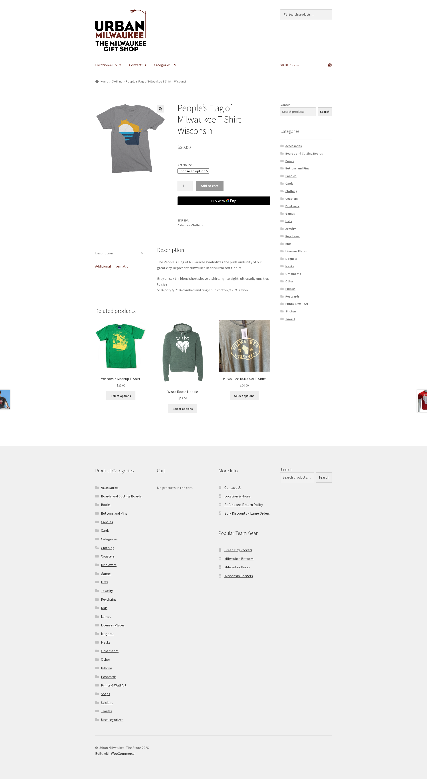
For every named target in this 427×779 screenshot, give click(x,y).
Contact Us (137, 65)
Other (289, 281)
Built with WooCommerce (115, 753)
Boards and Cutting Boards (304, 153)
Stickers (291, 311)
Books (289, 161)
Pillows (290, 289)
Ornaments (293, 274)
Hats (288, 221)
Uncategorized (112, 719)
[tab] (121, 253)
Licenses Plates (296, 251)
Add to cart (210, 185)
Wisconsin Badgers (238, 576)
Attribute (184, 165)
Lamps (106, 616)
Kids (288, 244)
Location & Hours (108, 65)
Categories (162, 65)
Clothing (117, 81)
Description (104, 253)
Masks (289, 266)
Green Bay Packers (238, 550)
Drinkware (292, 206)
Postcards (292, 296)
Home (104, 81)
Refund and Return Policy (243, 504)
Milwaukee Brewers (239, 558)
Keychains (292, 236)
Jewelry (290, 229)
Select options (121, 396)
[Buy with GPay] (223, 200)
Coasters (291, 199)
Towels (290, 319)
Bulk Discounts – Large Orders (247, 513)
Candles (290, 176)
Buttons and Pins (297, 168)
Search (285, 105)
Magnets (291, 259)
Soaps (105, 694)
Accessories (293, 146)
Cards (289, 183)
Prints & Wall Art (296, 304)
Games (290, 213)
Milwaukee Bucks (237, 567)
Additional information (113, 266)
